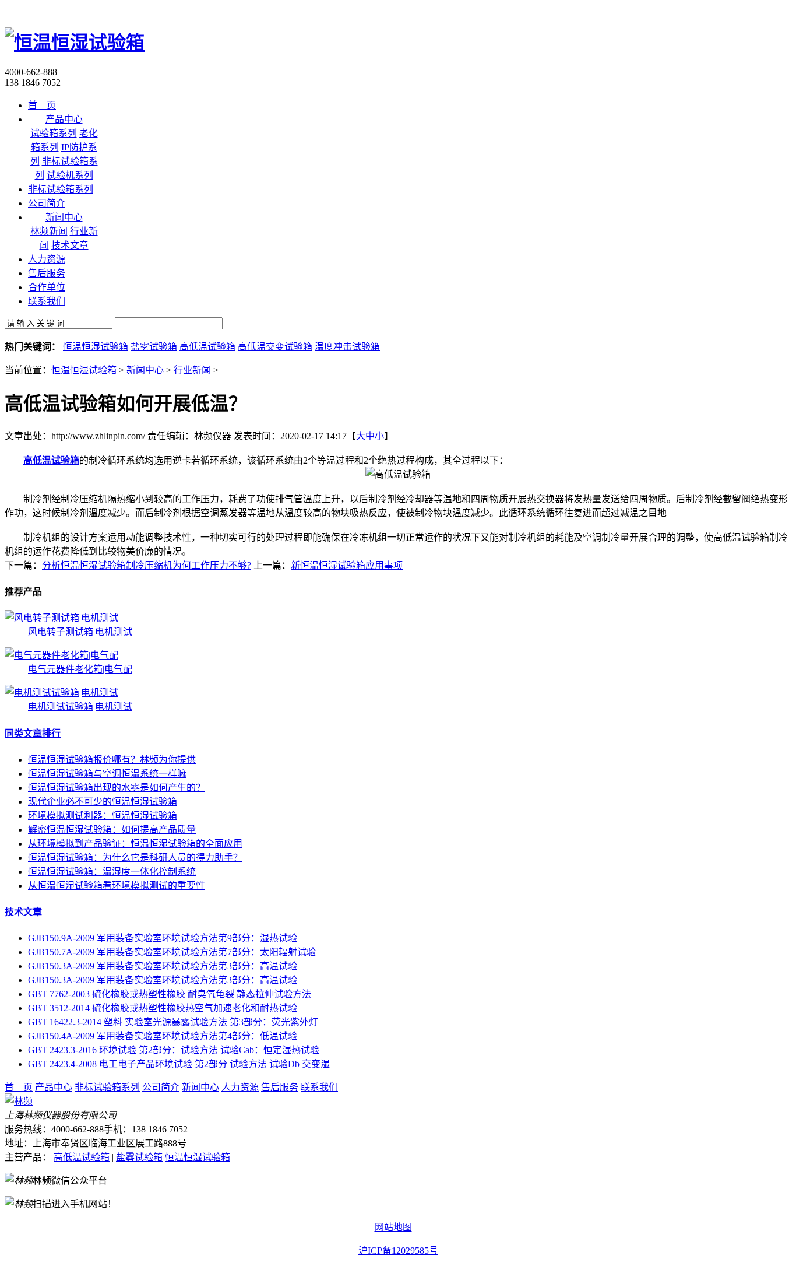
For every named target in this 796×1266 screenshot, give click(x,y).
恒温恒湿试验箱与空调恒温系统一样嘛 (107, 773)
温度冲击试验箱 (347, 347)
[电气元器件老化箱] (61, 655)
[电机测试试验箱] (61, 692)
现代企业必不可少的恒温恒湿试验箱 (102, 801)
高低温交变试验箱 (275, 347)
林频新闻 (49, 231)
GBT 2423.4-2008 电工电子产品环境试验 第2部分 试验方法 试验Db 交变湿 (179, 1064)
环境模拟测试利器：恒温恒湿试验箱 (102, 815)
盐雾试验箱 (154, 347)
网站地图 (393, 1227)
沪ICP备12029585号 (398, 1251)
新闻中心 (145, 370)
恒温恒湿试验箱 (95, 347)
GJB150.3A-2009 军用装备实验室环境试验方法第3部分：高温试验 (162, 966)
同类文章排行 (33, 733)
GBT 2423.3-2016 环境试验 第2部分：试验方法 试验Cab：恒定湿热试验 (173, 1050)
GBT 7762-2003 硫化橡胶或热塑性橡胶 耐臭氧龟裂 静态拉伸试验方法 (169, 994)
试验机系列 (70, 175)
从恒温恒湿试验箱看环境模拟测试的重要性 (116, 885)
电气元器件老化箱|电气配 (80, 669)
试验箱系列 (53, 133)
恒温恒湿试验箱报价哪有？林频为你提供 (112, 759)
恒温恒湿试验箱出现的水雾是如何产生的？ (116, 787)
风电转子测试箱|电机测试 (80, 632)
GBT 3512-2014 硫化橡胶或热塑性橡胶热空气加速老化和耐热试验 (162, 1008)
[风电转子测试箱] (61, 618)
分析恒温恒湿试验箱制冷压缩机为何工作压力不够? (146, 565)
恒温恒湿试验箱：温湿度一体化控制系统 (112, 871)
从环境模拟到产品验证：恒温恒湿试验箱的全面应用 (135, 843)
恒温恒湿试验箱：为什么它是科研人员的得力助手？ (135, 857)
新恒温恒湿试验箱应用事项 (347, 565)
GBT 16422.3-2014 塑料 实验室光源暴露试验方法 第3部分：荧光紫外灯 (173, 1022)
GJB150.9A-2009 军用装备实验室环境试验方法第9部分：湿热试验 (162, 938)
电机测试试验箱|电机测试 (80, 706)
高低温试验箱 (207, 347)
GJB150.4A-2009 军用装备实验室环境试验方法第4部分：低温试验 (162, 1036)
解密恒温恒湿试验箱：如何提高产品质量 (112, 829)
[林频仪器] (19, 1101)
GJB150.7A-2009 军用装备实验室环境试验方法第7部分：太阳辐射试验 (172, 952)
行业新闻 (192, 370)
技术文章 (70, 245)
